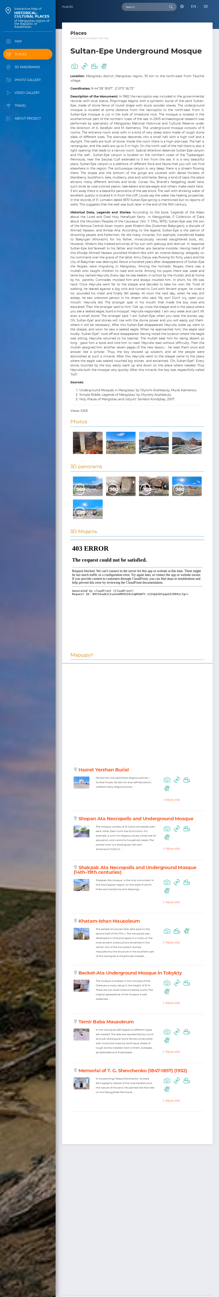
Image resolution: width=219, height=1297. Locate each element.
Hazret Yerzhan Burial (103, 770)
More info (173, 800)
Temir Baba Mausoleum (106, 1022)
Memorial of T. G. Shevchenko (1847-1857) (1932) (132, 1071)
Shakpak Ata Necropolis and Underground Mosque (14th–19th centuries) (135, 870)
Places (67, 6)
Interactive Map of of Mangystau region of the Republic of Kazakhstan (31, 18)
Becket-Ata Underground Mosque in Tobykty (130, 973)
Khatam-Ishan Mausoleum (109, 921)
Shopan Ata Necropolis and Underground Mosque (135, 819)
